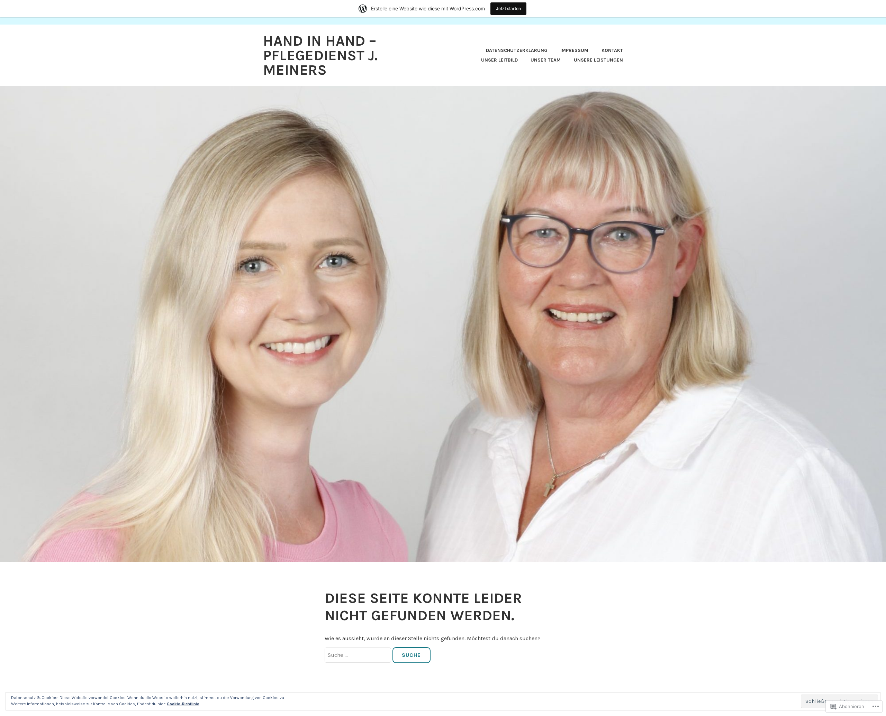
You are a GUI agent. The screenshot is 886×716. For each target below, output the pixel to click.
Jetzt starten (508, 8)
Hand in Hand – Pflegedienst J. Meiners (320, 55)
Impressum (574, 50)
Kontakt (612, 50)
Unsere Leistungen (598, 60)
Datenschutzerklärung (517, 50)
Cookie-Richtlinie (183, 703)
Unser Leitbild (499, 60)
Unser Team (546, 60)
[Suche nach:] (358, 655)
